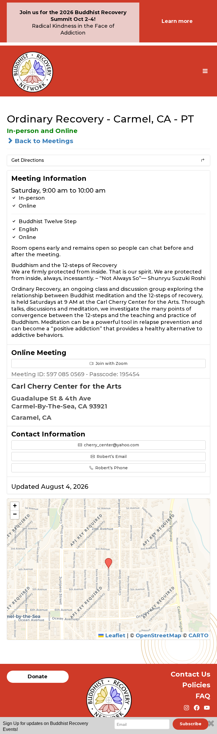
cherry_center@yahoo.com (111, 444)
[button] (106, 559)
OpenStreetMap (158, 635)
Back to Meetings (43, 141)
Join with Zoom (110, 363)
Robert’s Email (111, 456)
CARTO (198, 635)
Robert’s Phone (111, 467)
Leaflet (114, 635)
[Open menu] (205, 70)
